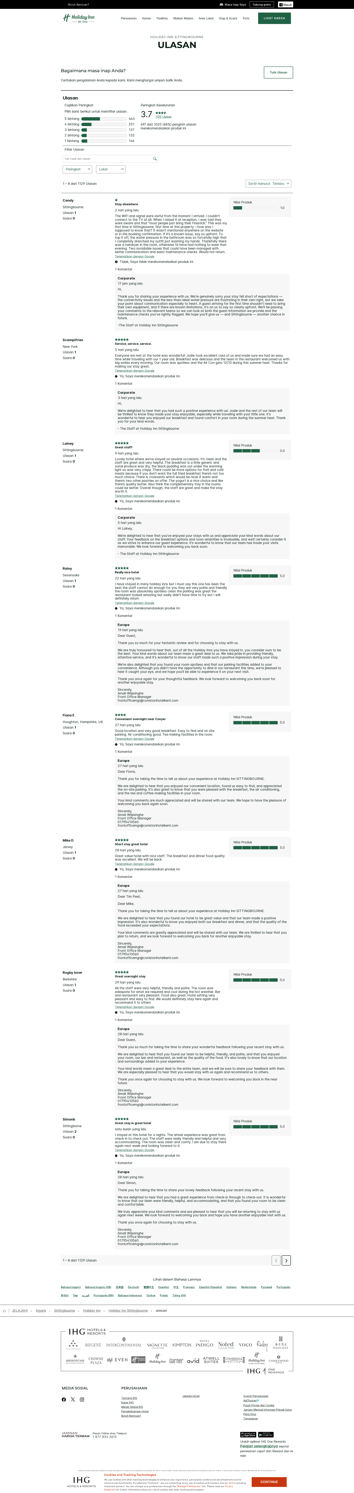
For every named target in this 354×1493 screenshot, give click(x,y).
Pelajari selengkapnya (259, 1446)
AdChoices (250, 1400)
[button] (285, 4)
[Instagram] (82, 1399)
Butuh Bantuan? (78, 4)
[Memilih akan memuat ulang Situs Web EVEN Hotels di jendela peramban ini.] (117, 1360)
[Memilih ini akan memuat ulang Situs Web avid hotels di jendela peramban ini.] (193, 1360)
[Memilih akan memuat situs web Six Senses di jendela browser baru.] (73, 1344)
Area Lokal (206, 18)
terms (232, 1482)
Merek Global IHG (132, 1406)
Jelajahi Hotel (190, 1396)
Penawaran (129, 18)
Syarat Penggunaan (255, 1396)
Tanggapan (250, 1418)
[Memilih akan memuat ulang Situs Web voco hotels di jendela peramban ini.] (245, 1344)
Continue (269, 1482)
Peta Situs (249, 1414)
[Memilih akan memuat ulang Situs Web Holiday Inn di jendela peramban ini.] (157, 1360)
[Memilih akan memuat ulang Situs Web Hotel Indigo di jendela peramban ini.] (204, 1344)
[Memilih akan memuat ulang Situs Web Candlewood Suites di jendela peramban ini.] (278, 1360)
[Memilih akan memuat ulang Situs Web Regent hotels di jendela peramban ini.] (93, 1344)
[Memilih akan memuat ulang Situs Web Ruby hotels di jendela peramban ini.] (262, 1344)
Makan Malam (183, 18)
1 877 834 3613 (105, 1437)
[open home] (6, 1311)
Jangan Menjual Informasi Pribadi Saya (267, 1409)
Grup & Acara (228, 18)
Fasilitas (162, 18)
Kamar (146, 18)
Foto (246, 18)
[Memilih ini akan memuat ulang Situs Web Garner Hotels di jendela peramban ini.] (176, 1360)
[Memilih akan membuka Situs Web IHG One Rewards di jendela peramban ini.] (266, 1371)
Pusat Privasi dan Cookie (258, 1405)
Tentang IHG (129, 1398)
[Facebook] (64, 1399)
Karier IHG (127, 1402)
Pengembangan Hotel (135, 1411)
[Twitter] (73, 1399)
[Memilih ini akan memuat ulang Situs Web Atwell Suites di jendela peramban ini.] (211, 1360)
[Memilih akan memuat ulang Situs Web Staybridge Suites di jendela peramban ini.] (234, 1360)
